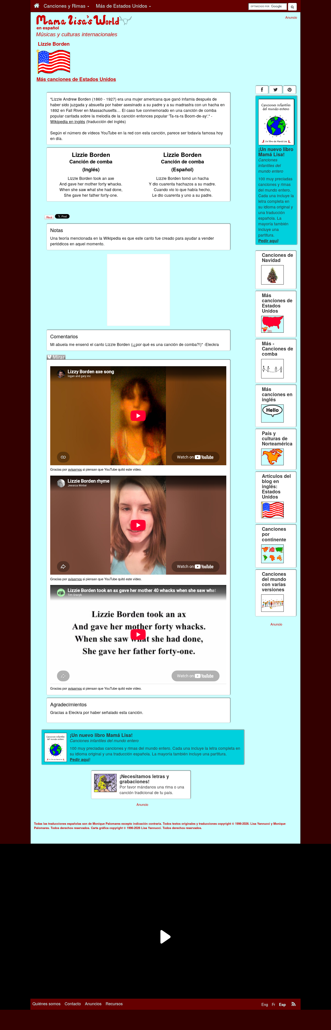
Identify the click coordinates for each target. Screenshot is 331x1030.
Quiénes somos (46, 1003)
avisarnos (75, 469)
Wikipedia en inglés (67, 121)
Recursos (114, 1003)
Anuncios (93, 1003)
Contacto (73, 1003)
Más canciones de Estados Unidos (76, 79)
